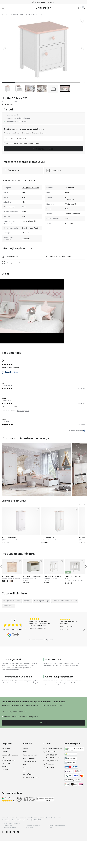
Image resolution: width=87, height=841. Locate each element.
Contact (5, 770)
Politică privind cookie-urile (57, 827)
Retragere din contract (31, 777)
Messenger (50, 764)
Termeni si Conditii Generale (33, 827)
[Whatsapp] (19, 832)
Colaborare (6, 763)
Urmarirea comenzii (30, 755)
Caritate (5, 752)
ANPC (25, 764)
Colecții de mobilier (17, 14)
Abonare (43, 723)
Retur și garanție (29, 758)
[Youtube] (11, 832)
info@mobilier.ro (52, 761)
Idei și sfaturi (27, 774)
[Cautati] (79, 8)
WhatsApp (50, 767)
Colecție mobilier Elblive (34, 14)
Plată (25, 752)
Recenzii (5, 766)
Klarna (25, 771)
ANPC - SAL (27, 768)
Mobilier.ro (5, 14)
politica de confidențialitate (29, 143)
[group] (39, 628)
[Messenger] (15, 832)
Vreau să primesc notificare (43, 149)
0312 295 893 (51, 752)
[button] (43, 2)
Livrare (25, 749)
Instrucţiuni (69, 223)
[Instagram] (7, 832)
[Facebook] (4, 832)
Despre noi (6, 749)
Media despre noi (8, 760)
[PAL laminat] (75, 188)
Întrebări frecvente (29, 761)
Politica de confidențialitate (10, 827)
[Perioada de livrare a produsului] (35, 222)
